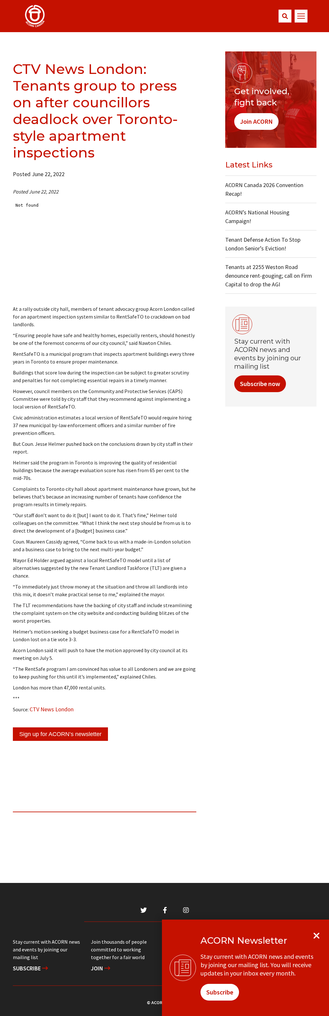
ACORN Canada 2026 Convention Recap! (264, 189)
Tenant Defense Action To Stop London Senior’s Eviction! (262, 244)
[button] (285, 16)
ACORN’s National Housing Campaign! (257, 217)
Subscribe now (260, 384)
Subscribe (27, 968)
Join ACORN (256, 121)
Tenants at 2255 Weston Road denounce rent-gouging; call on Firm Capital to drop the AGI (268, 275)
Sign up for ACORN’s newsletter (60, 734)
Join (97, 968)
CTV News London (52, 709)
